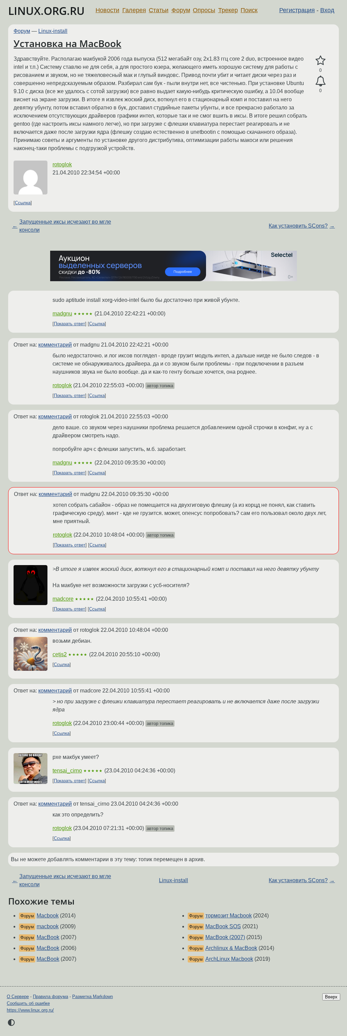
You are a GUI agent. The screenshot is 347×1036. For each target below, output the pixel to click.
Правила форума (50, 996)
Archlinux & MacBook (231, 948)
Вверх (331, 996)
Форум (180, 10)
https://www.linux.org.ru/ (30, 1010)
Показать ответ (69, 323)
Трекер (228, 10)
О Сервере (18, 996)
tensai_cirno (67, 770)
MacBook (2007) (225, 937)
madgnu (62, 313)
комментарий (55, 345)
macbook (48, 926)
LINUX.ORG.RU (46, 10)
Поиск (249, 10)
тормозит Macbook (228, 915)
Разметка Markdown (92, 996)
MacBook (48, 937)
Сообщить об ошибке (28, 1003)
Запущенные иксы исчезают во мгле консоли (65, 226)
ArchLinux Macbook (229, 959)
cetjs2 (60, 654)
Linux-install (52, 31)
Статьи (158, 10)
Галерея (134, 10)
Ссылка (22, 202)
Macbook (48, 915)
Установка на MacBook (67, 43)
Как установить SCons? (298, 226)
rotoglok (62, 164)
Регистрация (297, 10)
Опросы (204, 10)
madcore (63, 599)
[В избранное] (320, 61)
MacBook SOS (223, 926)
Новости (107, 10)
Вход (327, 10)
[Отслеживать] (320, 81)
